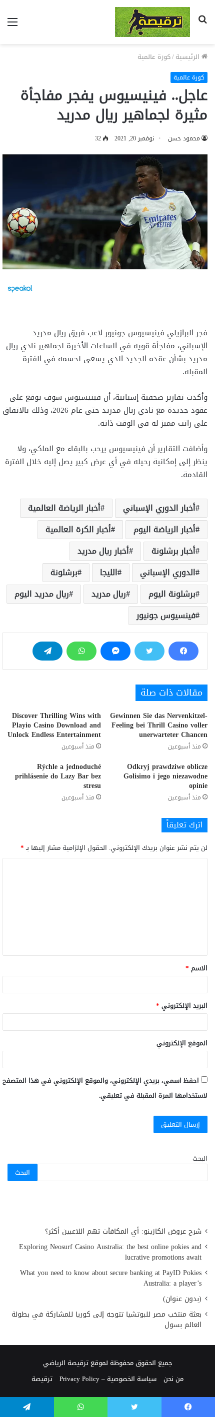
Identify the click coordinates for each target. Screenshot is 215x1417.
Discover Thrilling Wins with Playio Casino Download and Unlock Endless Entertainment (54, 725)
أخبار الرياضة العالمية (64, 508)
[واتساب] (81, 651)
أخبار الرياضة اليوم (165, 529)
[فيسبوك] (183, 651)
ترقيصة (42, 1379)
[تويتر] (149, 651)
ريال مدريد (109, 594)
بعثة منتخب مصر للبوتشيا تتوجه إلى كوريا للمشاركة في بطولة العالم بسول (107, 1319)
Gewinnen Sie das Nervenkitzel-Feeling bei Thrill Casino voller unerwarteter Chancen (159, 725)
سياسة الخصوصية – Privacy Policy (108, 1379)
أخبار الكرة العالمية (78, 529)
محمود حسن (184, 138)
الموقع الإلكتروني (182, 1043)
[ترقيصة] (152, 22)
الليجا (109, 572)
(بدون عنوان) (182, 1299)
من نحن (174, 1379)
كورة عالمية (154, 56)
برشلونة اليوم (172, 594)
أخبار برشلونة (174, 551)
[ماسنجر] (115, 651)
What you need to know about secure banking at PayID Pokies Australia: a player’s (111, 1278)
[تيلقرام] (47, 651)
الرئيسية (189, 56)
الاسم (197, 968)
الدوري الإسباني (168, 572)
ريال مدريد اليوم (41, 594)
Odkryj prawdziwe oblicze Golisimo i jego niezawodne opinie (166, 776)
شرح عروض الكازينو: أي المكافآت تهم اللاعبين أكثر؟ (123, 1231)
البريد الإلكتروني (182, 1005)
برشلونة (64, 572)
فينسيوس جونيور (166, 615)
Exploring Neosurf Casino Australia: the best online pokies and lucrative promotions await (110, 1252)
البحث (200, 1158)
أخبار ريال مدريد (103, 551)
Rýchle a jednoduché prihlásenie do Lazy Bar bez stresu (58, 776)
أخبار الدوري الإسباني (159, 508)
